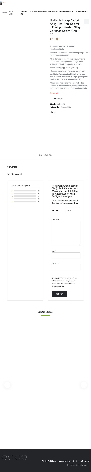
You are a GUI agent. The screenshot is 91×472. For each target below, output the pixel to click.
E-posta (55, 263)
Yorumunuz (56, 219)
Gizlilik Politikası (49, 461)
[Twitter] (61, 112)
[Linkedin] (71, 112)
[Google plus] (17, 457)
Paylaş (52, 112)
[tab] (45, 155)
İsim (54, 251)
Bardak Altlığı (11, 13)
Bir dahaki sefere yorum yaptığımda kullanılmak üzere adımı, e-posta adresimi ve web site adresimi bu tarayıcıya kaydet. (64, 282)
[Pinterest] (68, 112)
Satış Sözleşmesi (66, 461)
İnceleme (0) (45, 155)
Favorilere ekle (86, 21)
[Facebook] (58, 112)
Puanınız (55, 211)
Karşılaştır (58, 98)
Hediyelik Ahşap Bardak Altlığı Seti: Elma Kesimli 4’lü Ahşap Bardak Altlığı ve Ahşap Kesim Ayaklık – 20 (45, 434)
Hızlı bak (53, 427)
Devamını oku (43, 427)
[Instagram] (24, 457)
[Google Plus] (65, 112)
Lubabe (4, 13)
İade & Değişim (82, 461)
